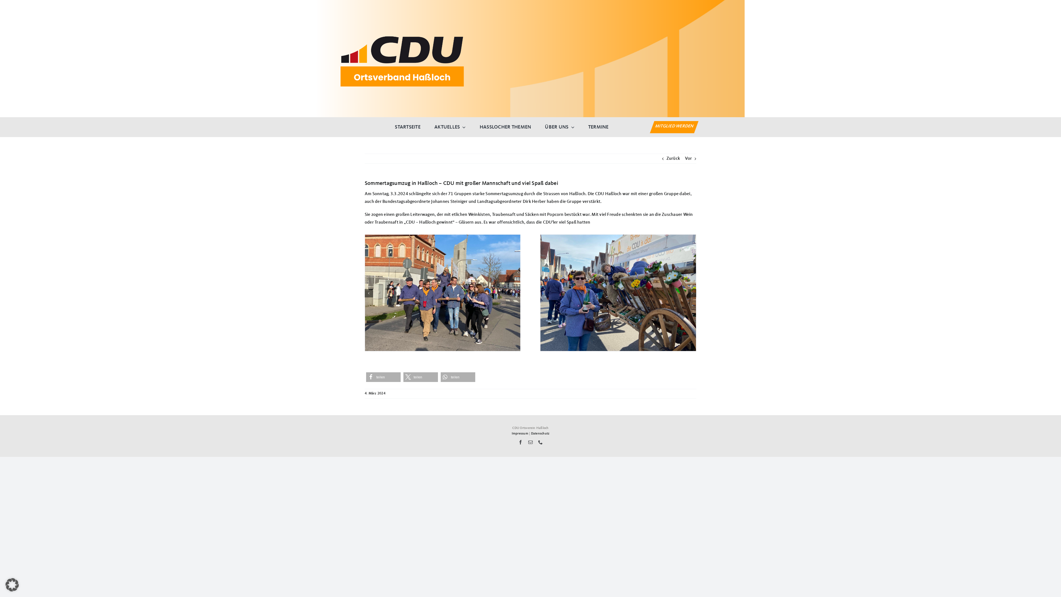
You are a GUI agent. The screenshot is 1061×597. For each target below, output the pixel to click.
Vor (688, 158)
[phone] (540, 442)
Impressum (520, 433)
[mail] (530, 442)
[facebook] (520, 442)
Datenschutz (540, 433)
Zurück (673, 158)
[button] (369, 293)
